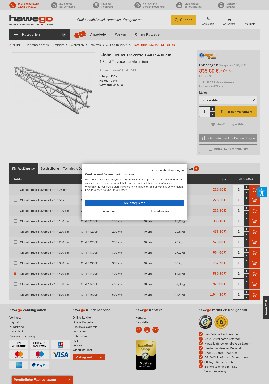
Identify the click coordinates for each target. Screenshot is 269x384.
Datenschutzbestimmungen (166, 170)
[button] (262, 192)
